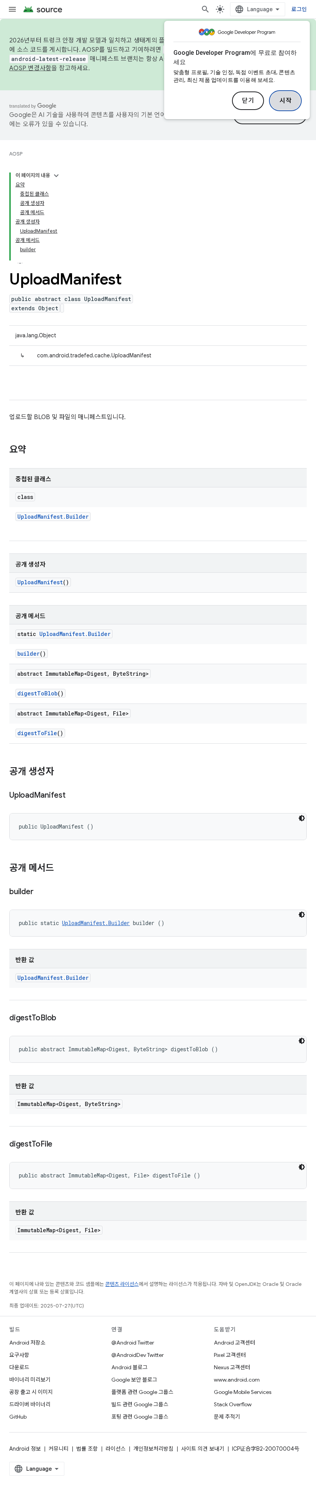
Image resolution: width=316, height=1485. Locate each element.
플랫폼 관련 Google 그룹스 (142, 1392)
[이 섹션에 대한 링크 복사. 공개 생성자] (61, 772)
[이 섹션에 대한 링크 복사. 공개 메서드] (61, 868)
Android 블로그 (129, 1367)
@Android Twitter (132, 1342)
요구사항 (19, 1354)
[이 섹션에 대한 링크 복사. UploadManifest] (73, 795)
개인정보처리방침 (153, 1449)
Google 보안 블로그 (134, 1379)
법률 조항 (87, 1449)
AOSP (15, 154)
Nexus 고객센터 (232, 1367)
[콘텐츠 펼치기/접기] (56, 175)
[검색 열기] (205, 9)
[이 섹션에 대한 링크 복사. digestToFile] (60, 1144)
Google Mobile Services (242, 1392)
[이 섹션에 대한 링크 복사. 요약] (34, 450)
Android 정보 (25, 1449)
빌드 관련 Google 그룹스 (139, 1404)
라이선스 (116, 1449)
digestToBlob (37, 693)
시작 (285, 101)
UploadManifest (40, 582)
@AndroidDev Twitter (137, 1354)
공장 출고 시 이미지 (31, 1392)
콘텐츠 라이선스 (122, 1284)
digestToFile (37, 733)
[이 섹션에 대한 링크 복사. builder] (41, 892)
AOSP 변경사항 (30, 68)
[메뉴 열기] (12, 9)
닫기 (248, 101)
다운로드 (19, 1367)
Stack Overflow (233, 1404)
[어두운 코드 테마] (301, 818)
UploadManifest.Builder (53, 516)
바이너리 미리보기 (29, 1379)
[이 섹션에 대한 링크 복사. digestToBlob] (64, 1018)
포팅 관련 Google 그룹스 (139, 1416)
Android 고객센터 (234, 1342)
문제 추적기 (227, 1416)
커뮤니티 (59, 1449)
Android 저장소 (27, 1342)
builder (28, 653)
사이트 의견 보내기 (202, 1449)
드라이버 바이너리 (29, 1404)
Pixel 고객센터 (230, 1354)
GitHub (18, 1416)
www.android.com (237, 1379)
